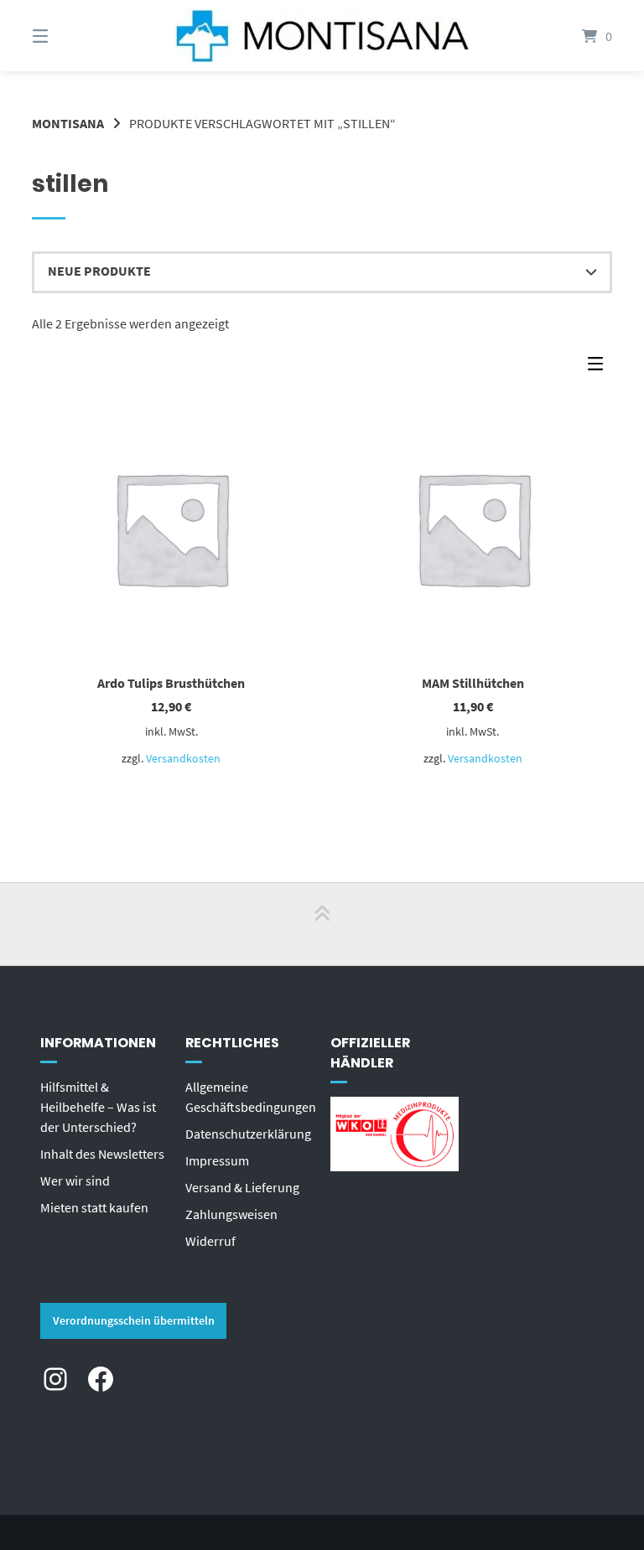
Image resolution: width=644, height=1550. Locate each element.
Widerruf (210, 1240)
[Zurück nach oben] (322, 924)
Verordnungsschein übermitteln (134, 1320)
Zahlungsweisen (231, 1214)
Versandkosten (183, 758)
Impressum (217, 1160)
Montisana (68, 123)
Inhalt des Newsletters (102, 1153)
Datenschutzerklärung (248, 1133)
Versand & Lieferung (242, 1187)
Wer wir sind (75, 1180)
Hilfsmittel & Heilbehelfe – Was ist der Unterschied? (98, 1106)
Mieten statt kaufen (94, 1207)
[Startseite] (322, 35)
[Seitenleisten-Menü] (599, 368)
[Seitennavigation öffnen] (69, 35)
